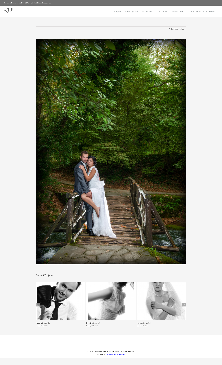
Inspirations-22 (93, 322)
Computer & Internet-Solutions (115, 354)
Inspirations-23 (43, 322)
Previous (174, 28)
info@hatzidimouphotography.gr (41, 3)
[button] (38, 304)
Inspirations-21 (144, 322)
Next (182, 28)
